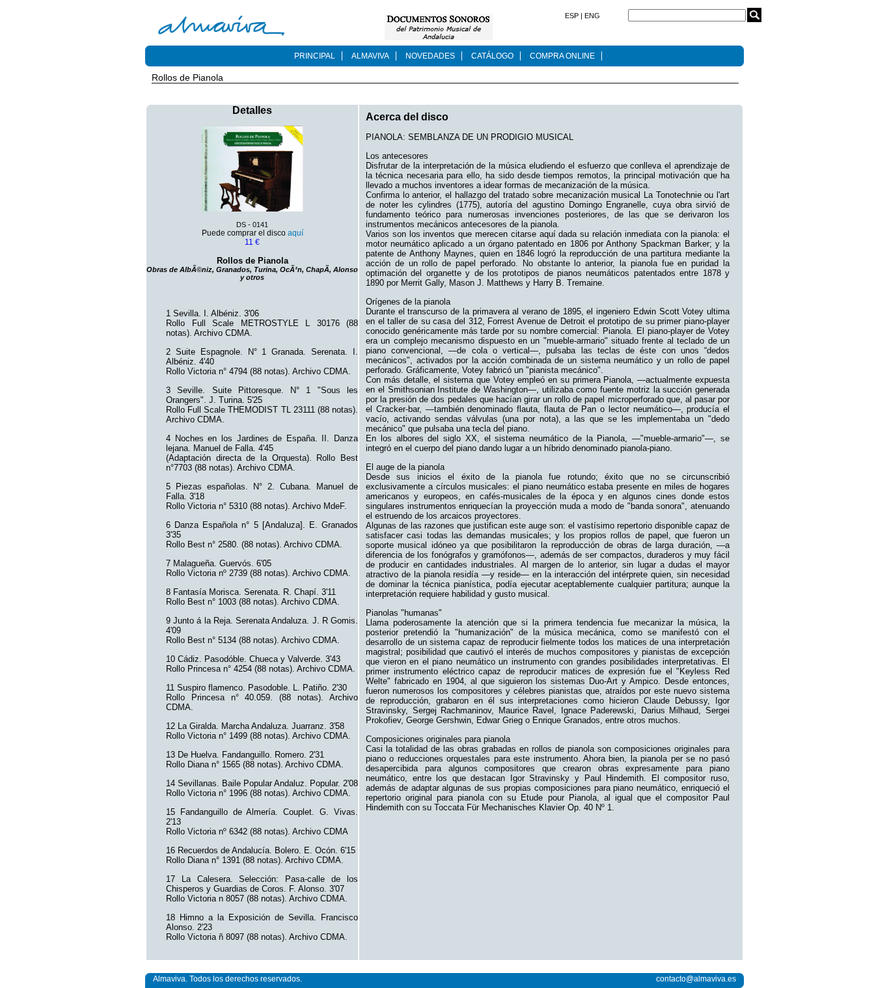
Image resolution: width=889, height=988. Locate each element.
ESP (573, 16)
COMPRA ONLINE (562, 56)
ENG (591, 16)
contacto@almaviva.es (696, 978)
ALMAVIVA (370, 56)
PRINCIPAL (314, 56)
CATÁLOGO (492, 56)
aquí (295, 233)
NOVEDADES (430, 56)
